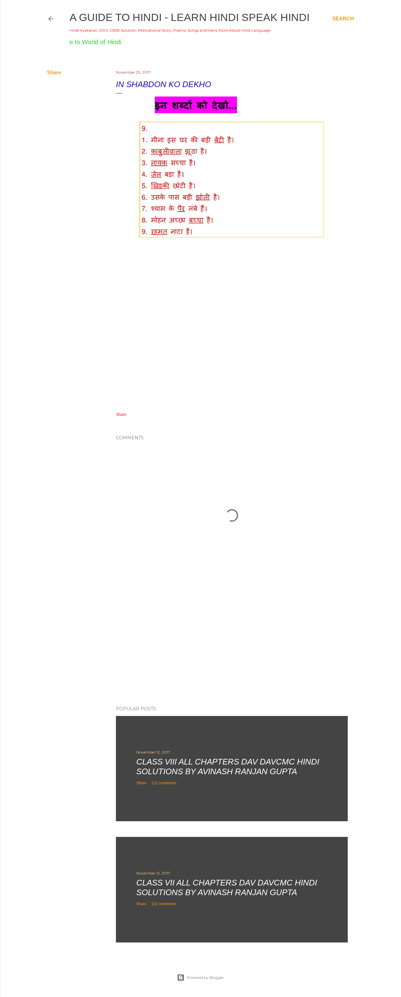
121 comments (163, 783)
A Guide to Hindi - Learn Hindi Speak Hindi (190, 17)
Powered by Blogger (205, 977)
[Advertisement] (232, 646)
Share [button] (54, 72)
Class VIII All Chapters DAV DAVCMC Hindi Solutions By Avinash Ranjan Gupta (227, 766)
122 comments (163, 904)
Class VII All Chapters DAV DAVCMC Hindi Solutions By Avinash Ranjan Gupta (226, 887)
